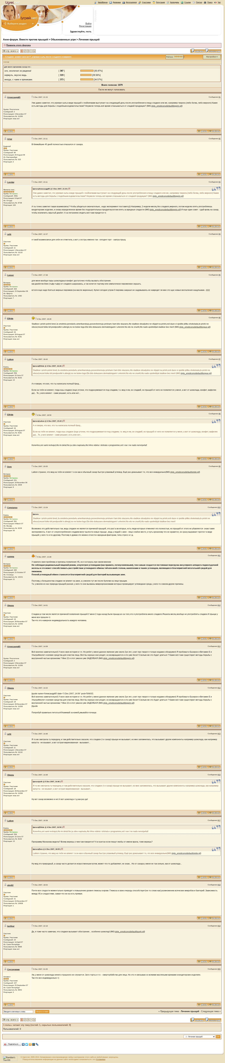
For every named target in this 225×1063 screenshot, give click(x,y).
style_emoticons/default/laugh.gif (129, 931)
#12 (219, 605)
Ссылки (187, 2)
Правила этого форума (18, 45)
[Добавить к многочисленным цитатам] (202, 132)
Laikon (10, 359)
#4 (220, 234)
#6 (220, 317)
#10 (219, 507)
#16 (219, 775)
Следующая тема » (211, 1011)
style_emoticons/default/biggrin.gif (166, 106)
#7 (220, 359)
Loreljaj (10, 182)
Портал (199, 2)
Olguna (10, 605)
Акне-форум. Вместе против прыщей (25, 39)
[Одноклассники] (30, 1044)
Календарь (174, 2)
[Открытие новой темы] (212, 52)
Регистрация (85, 26)
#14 (219, 688)
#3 (220, 182)
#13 (219, 646)
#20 (219, 969)
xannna (10, 556)
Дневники (117, 2)
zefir (9, 234)
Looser (10, 275)
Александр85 (13, 97)
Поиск (209, 2)
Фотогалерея (131, 2)
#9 (220, 466)
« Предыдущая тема (168, 1011)
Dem (9, 467)
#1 (220, 97)
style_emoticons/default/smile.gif (184, 472)
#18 (219, 885)
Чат (219, 2)
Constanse (12, 508)
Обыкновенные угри (63, 39)
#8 (220, 414)
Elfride (10, 318)
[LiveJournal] (37, 1044)
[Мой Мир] (33, 1044)
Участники (146, 2)
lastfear (10, 926)
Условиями (100, 1059)
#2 (220, 138)
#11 (219, 555)
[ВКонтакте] (23, 1044)
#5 (220, 275)
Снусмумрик (13, 969)
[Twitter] (26, 1044)
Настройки (211, 57)
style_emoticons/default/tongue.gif (194, 327)
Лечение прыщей (89, 39)
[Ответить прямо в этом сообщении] (214, 132)
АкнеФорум (103, 2)
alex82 (10, 885)
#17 (219, 820)
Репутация (160, 2)
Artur (9, 139)
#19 (219, 926)
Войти (88, 23)
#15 (219, 733)
